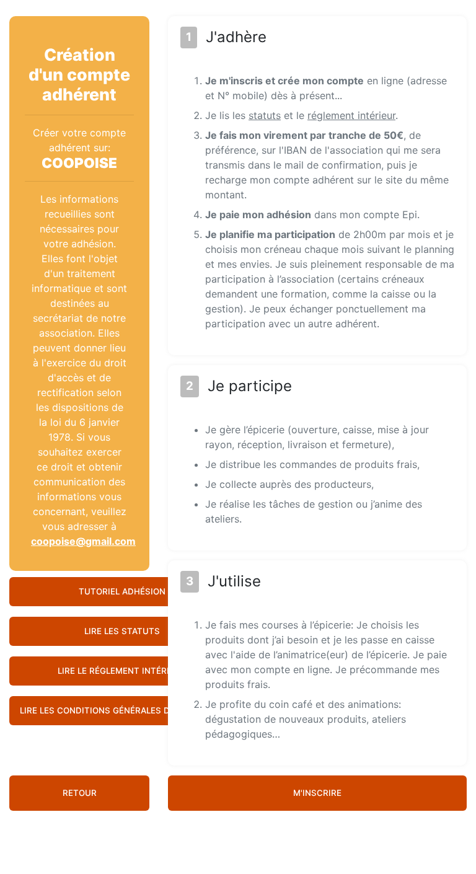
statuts (265, 115)
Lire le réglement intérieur (122, 671)
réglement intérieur (351, 115)
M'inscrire (317, 793)
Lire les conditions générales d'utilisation (122, 710)
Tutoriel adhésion (122, 591)
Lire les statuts (122, 631)
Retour (80, 793)
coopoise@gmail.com (83, 541)
